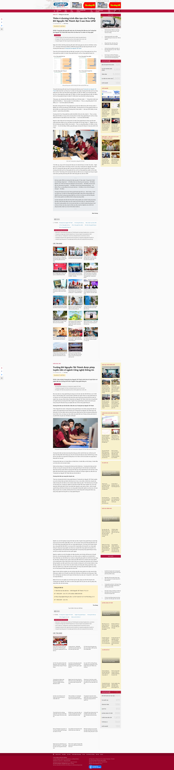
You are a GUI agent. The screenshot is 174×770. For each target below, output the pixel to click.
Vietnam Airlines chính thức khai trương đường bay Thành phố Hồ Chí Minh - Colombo (75, 275)
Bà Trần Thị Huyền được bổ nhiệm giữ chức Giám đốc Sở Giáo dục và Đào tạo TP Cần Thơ (110, 425)
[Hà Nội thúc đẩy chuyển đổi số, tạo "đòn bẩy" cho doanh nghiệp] (111, 657)
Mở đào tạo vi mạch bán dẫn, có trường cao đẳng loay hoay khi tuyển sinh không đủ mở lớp (75, 699)
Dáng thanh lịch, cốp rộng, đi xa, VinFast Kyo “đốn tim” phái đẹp (111, 44)
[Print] (1, 29)
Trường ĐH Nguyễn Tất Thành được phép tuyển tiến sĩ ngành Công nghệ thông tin (70, 37)
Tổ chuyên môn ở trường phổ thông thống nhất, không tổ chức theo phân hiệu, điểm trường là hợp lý (110, 375)
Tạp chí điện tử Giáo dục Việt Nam (75, 593)
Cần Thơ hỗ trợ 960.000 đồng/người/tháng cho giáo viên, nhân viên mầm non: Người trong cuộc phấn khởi (110, 518)
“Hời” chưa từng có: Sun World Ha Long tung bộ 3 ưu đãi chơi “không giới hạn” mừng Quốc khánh (90, 275)
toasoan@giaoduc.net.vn (97, 748)
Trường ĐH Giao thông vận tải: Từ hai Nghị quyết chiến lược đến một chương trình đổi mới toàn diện (74, 239)
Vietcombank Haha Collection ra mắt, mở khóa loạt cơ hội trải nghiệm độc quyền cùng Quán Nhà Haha (75, 323)
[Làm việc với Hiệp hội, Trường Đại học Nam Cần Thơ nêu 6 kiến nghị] (115, 494)
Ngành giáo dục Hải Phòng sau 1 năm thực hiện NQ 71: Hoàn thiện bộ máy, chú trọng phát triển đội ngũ (60, 731)
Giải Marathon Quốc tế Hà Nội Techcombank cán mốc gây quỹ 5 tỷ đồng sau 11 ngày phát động (75, 291)
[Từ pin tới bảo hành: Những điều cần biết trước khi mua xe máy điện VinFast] (91, 300)
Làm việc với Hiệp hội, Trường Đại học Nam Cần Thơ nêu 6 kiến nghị (115, 499)
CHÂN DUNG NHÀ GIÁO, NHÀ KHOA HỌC (110, 413)
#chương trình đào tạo (91, 599)
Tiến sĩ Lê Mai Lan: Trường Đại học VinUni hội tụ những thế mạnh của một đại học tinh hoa (72, 235)
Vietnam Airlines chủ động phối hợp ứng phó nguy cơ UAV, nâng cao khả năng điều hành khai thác (59, 259)
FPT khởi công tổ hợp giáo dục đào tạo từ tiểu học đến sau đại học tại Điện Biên (90, 633)
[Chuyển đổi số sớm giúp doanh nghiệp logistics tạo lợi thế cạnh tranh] (106, 679)
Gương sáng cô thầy (107, 602)
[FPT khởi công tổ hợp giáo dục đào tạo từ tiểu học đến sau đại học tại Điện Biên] (91, 625)
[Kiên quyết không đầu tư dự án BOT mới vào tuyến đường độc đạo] (115, 155)
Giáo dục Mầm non (107, 508)
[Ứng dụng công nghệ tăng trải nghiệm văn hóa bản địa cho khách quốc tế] (115, 105)
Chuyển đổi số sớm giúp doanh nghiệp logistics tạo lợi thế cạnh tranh (106, 685)
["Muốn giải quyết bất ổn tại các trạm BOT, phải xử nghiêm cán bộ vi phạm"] (111, 145)
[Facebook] (1, 22)
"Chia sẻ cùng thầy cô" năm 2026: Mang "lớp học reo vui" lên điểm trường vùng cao (110, 613)
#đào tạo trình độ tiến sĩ (75, 602)
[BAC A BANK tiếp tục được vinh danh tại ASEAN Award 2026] (60, 267)
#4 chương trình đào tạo (79, 222)
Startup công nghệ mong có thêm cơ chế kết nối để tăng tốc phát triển (115, 673)
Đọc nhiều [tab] (110, 15)
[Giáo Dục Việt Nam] (61, 5)
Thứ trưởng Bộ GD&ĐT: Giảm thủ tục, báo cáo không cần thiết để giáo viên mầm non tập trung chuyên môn (115, 548)
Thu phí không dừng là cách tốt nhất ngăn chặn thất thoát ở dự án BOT (106, 162)
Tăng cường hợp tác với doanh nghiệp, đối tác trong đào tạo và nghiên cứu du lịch (109, 473)
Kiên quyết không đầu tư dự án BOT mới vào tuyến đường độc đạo (115, 161)
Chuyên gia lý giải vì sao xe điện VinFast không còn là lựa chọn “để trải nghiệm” (113, 38)
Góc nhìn (72, 11)
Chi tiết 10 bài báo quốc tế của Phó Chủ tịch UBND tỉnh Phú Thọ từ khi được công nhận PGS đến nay (106, 439)
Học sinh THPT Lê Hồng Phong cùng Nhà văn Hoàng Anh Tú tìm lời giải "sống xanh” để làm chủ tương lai (90, 650)
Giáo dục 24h (59, 11)
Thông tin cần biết (64, 14)
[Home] (1, 19)
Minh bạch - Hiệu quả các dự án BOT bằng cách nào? (110, 137)
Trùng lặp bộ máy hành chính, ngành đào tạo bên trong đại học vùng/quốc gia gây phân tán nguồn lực (74, 237)
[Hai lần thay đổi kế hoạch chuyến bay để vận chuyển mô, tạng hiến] (60, 300)
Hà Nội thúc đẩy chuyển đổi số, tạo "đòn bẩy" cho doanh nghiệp (110, 661)
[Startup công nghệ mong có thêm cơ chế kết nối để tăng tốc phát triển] (115, 667)
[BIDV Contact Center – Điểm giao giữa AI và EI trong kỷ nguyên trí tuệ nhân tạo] (91, 315)
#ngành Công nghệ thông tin (80, 599)
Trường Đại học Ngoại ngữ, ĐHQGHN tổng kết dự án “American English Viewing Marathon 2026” (73, 234)
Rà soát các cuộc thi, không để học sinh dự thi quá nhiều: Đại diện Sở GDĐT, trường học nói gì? (105, 404)
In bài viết (57, 219)
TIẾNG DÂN (104, 74)
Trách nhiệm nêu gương (81, 11)
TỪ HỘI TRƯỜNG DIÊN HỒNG (107, 69)
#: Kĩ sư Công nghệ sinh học (64, 225)
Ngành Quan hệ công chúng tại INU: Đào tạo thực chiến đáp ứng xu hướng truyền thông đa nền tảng (75, 666)
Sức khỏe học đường (99, 11)
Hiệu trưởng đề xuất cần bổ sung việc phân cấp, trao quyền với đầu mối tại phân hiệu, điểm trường (106, 389)
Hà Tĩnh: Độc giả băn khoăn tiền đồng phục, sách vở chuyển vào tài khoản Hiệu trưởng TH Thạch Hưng (59, 650)
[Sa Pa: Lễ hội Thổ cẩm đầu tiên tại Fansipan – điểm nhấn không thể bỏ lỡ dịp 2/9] (75, 332)
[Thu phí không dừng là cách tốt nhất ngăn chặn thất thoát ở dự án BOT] (106, 155)
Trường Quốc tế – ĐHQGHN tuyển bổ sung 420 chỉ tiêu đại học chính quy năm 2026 (74, 633)
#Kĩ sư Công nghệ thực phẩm (77, 225)
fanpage (94, 752)
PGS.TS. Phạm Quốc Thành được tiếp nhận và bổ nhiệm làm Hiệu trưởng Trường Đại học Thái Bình (115, 454)
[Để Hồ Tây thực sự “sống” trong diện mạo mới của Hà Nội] (60, 315)
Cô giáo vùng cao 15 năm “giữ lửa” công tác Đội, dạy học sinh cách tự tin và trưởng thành (106, 640)
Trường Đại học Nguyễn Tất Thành (73, 48)
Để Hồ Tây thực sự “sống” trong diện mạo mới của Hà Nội (59, 322)
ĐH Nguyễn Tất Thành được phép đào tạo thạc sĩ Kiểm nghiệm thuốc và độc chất (70, 39)
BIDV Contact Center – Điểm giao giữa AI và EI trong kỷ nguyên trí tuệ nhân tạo (91, 323)
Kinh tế (115, 11)
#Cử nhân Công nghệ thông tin (90, 225)
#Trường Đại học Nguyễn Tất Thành (66, 599)
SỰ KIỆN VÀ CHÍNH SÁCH (107, 78)
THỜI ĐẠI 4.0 (105, 722)
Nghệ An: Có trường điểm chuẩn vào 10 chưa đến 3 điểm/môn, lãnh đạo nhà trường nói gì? (115, 389)
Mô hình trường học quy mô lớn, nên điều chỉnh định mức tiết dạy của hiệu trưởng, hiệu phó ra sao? (91, 715)
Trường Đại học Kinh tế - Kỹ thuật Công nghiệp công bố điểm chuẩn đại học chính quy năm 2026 (113, 586)
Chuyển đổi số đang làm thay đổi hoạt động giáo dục (115, 485)
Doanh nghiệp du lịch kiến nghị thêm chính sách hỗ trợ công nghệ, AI (106, 673)
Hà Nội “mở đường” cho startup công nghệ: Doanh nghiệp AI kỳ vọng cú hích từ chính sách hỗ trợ (106, 113)
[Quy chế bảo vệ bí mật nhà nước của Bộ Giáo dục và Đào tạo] (75, 708)
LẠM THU (104, 708)
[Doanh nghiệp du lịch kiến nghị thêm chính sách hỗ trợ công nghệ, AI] (106, 667)
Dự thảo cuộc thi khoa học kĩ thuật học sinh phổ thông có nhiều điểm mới (59, 682)
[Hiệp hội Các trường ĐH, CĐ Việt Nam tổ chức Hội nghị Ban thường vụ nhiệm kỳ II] (106, 480)
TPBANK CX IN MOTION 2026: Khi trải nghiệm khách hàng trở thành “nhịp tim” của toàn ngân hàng (90, 291)
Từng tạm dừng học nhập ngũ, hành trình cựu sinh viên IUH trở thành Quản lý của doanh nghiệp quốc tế (115, 128)
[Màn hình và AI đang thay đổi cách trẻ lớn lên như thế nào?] (60, 332)
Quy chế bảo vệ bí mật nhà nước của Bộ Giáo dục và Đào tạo (75, 714)
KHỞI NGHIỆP (105, 83)
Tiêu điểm (66, 11)
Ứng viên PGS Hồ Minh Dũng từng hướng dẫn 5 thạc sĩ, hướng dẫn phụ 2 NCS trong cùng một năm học (105, 454)
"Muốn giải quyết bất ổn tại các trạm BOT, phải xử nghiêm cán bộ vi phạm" (110, 149)
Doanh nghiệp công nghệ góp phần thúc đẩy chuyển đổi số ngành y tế (115, 685)
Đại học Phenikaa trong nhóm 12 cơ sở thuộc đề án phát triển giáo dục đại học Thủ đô (60, 715)
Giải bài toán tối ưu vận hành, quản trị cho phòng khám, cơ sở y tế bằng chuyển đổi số (106, 127)
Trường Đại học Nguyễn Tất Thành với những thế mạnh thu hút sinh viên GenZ (70, 388)
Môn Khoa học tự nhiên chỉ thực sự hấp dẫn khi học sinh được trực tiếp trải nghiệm (106, 626)
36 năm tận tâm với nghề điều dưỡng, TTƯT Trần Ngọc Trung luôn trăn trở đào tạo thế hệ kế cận (115, 641)
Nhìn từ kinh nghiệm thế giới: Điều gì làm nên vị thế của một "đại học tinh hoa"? (75, 730)
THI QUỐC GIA (105, 700)
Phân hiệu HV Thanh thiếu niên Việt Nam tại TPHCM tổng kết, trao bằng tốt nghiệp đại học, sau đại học (74, 232)
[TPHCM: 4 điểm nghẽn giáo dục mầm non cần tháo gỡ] (115, 525)
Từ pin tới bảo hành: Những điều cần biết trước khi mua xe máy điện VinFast (90, 308)
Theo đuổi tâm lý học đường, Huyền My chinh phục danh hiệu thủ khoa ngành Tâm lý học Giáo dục (60, 699)
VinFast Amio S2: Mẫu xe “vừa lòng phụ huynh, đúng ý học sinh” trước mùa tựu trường (112, 31)
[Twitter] (1, 25)
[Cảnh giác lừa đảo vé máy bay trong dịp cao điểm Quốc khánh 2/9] (60, 284)
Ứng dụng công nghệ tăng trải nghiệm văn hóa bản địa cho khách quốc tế (115, 112)
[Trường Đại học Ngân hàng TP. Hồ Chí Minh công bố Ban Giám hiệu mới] (115, 431)
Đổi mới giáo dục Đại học (108, 695)
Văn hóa (109, 11)
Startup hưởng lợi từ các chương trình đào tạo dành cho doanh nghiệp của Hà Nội (110, 99)
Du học (92, 11)
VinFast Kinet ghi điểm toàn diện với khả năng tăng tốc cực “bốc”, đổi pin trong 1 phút (112, 50)
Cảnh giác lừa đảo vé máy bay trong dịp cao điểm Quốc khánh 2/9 (59, 291)
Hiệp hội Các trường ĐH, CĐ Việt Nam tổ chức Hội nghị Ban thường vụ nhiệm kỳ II (106, 486)
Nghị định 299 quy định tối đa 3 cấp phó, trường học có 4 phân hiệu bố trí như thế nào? (112, 579)
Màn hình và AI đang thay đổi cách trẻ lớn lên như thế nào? (59, 338)
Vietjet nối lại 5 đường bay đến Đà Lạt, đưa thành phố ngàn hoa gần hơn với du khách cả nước (60, 354)
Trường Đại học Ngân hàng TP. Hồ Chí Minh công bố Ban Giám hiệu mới (115, 437)
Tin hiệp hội (105, 462)
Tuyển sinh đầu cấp (107, 717)
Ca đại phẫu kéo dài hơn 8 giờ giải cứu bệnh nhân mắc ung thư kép (75, 257)
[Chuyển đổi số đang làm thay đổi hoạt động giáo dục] (115, 480)
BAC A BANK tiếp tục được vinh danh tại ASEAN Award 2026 (59, 274)
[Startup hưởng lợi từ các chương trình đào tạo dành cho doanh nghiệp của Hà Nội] (111, 95)
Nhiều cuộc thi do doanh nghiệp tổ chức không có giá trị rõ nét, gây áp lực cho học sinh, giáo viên (115, 404)
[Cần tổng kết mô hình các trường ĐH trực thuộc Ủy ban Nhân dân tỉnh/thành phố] (106, 494)
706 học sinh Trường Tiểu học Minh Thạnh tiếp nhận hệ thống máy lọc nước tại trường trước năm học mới (75, 355)
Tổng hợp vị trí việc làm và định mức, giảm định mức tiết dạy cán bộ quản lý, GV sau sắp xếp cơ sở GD (90, 666)
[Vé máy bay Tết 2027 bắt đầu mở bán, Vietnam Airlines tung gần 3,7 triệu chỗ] (91, 332)
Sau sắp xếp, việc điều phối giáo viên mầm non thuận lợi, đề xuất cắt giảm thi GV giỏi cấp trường (106, 533)
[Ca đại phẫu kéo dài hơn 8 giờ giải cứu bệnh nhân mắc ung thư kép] (75, 251)
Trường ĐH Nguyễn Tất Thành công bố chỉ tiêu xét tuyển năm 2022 (68, 40)
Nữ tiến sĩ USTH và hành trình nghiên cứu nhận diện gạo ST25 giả (115, 626)
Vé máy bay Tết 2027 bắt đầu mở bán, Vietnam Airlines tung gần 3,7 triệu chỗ (91, 339)
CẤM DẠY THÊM (105, 704)
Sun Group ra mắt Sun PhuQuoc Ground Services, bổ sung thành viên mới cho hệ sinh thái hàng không (112, 56)
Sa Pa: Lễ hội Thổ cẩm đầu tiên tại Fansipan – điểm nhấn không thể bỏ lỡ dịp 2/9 (75, 339)
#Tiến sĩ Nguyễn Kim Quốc (64, 602)
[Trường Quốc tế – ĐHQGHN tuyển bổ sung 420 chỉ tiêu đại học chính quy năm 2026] (75, 625)
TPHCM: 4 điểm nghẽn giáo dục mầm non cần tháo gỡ (115, 531)
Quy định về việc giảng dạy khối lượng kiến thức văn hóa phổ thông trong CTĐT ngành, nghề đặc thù (74, 650)
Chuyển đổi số (105, 649)
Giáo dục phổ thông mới (108, 364)
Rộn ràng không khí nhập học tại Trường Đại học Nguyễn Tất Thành (68, 386)
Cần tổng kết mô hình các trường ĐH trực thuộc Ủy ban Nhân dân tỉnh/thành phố (106, 500)
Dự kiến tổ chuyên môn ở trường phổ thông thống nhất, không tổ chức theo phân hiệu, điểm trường (113, 572)
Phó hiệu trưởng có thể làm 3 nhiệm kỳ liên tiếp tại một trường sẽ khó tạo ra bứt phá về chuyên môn (113, 592)
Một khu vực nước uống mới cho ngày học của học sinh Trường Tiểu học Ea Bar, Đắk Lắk (75, 308)
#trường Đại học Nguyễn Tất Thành (66, 222)
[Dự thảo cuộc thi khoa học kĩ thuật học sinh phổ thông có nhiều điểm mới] (60, 675)
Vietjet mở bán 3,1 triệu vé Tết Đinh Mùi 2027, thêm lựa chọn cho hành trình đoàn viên (90, 258)
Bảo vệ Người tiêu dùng (108, 64)
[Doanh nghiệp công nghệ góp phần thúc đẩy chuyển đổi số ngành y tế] (115, 679)
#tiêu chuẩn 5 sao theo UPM (91, 222)
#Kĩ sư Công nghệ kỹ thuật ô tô (65, 227)
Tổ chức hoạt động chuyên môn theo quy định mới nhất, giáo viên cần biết (112, 598)
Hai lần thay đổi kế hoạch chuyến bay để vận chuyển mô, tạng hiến (60, 307)
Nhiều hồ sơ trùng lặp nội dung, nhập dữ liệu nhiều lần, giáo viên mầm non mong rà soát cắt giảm (106, 548)
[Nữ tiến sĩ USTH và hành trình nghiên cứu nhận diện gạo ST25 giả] (115, 620)
